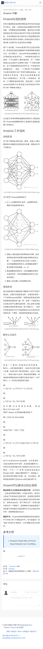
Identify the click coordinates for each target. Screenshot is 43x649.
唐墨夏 (21, 627)
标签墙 (13, 631)
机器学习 (22, 556)
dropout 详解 (14, 566)
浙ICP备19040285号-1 (10, 635)
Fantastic (12, 627)
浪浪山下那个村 (10, 2)
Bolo (30, 625)
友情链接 (25, 631)
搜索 (8, 631)
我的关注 (33, 631)
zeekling (11, 569)
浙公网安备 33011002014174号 (13, 638)
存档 (19, 631)
